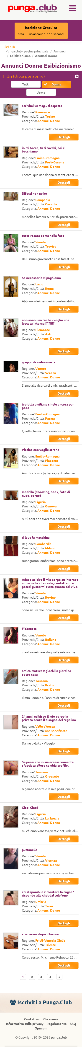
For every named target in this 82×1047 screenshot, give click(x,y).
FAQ (73, 1024)
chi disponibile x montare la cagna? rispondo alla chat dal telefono (48, 893)
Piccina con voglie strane (40, 450)
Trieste (50, 945)
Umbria (40, 902)
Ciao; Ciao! (30, 807)
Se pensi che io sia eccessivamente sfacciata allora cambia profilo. (48, 763)
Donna (56, 84)
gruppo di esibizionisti (38, 362)
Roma (49, 288)
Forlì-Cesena (54, 162)
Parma (50, 418)
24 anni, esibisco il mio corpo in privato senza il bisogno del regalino (49, 718)
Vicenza (51, 860)
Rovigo (50, 597)
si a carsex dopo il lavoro (40, 934)
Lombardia (43, 544)
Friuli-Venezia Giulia (50, 940)
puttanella (29, 850)
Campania (42, 200)
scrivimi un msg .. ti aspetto (42, 106)
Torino (50, 116)
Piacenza (52, 461)
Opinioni (41, 1028)
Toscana (41, 681)
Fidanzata (29, 629)
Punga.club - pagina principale (27, 51)
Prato (49, 685)
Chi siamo (50, 1019)
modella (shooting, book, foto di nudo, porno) (46, 493)
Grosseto (52, 776)
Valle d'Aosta (45, 726)
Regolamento (56, 1024)
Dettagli (64, 137)
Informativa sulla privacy (25, 1024)
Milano (50, 548)
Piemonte (42, 112)
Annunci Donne (48, 121)
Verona (50, 373)
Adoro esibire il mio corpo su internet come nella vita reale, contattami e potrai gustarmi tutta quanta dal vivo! (50, 583)
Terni (49, 906)
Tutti (25, 84)
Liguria (40, 502)
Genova (51, 506)
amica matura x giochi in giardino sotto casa (46, 672)
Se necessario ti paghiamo (41, 278)
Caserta (51, 204)
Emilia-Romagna (47, 158)
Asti (48, 334)
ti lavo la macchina (36, 537)
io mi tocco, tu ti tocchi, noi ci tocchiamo (43, 149)
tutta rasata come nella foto (43, 236)
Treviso (50, 246)
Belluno (50, 639)
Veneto (40, 242)
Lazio (39, 284)
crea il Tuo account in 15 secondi (41, 31)
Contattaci (32, 1019)
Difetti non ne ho (34, 193)
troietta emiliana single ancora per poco (48, 406)
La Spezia (52, 818)
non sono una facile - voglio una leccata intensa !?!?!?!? (45, 321)
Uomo (41, 92)
